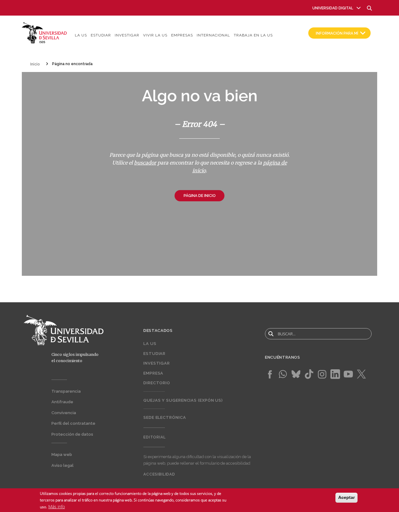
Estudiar (101, 35)
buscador (145, 163)
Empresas (182, 35)
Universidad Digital (332, 8)
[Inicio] (44, 32)
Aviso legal (62, 465)
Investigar (127, 35)
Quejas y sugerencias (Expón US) (183, 400)
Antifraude (62, 402)
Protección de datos (72, 434)
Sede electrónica (164, 417)
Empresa (153, 373)
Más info (56, 507)
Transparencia (66, 391)
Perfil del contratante (73, 423)
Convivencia (63, 412)
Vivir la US (155, 35)
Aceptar (346, 497)
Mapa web (61, 454)
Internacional (213, 35)
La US (81, 35)
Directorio (156, 382)
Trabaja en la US (253, 35)
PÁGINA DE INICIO (200, 196)
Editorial (154, 437)
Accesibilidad (159, 474)
